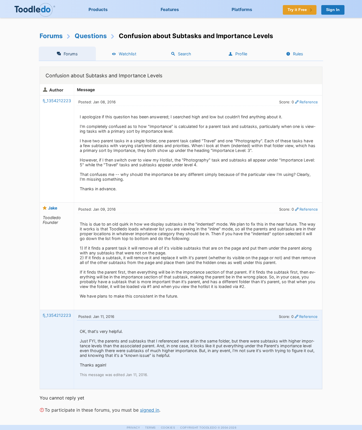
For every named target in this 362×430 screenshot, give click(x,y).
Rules (298, 53)
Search (184, 53)
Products (98, 9)
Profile (241, 53)
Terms (150, 427)
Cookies (168, 427)
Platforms (242, 9)
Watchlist (127, 53)
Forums (51, 36)
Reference (308, 102)
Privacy (133, 427)
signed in (149, 410)
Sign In (333, 10)
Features (170, 9)
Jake (52, 208)
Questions (91, 36)
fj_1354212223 (57, 100)
